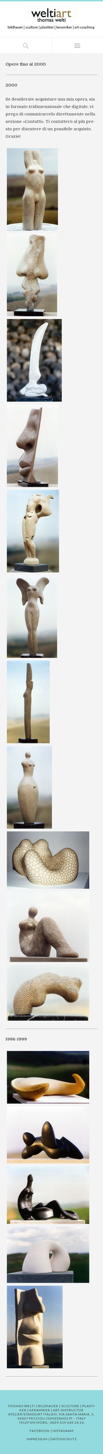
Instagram (63, 1431)
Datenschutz (64, 1439)
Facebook (40, 1431)
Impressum (37, 1439)
